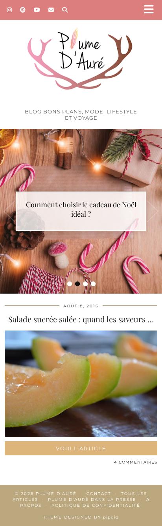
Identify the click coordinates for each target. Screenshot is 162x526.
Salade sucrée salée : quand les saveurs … (81, 319)
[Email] (51, 9)
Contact (99, 493)
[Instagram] (9, 9)
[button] (151, 10)
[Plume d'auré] (81, 52)
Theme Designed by (81, 517)
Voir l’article (81, 448)
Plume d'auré (56, 493)
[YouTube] (37, 9)
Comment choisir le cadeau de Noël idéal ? (81, 209)
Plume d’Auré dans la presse (92, 499)
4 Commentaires (135, 462)
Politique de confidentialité (96, 505)
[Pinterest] (23, 9)
